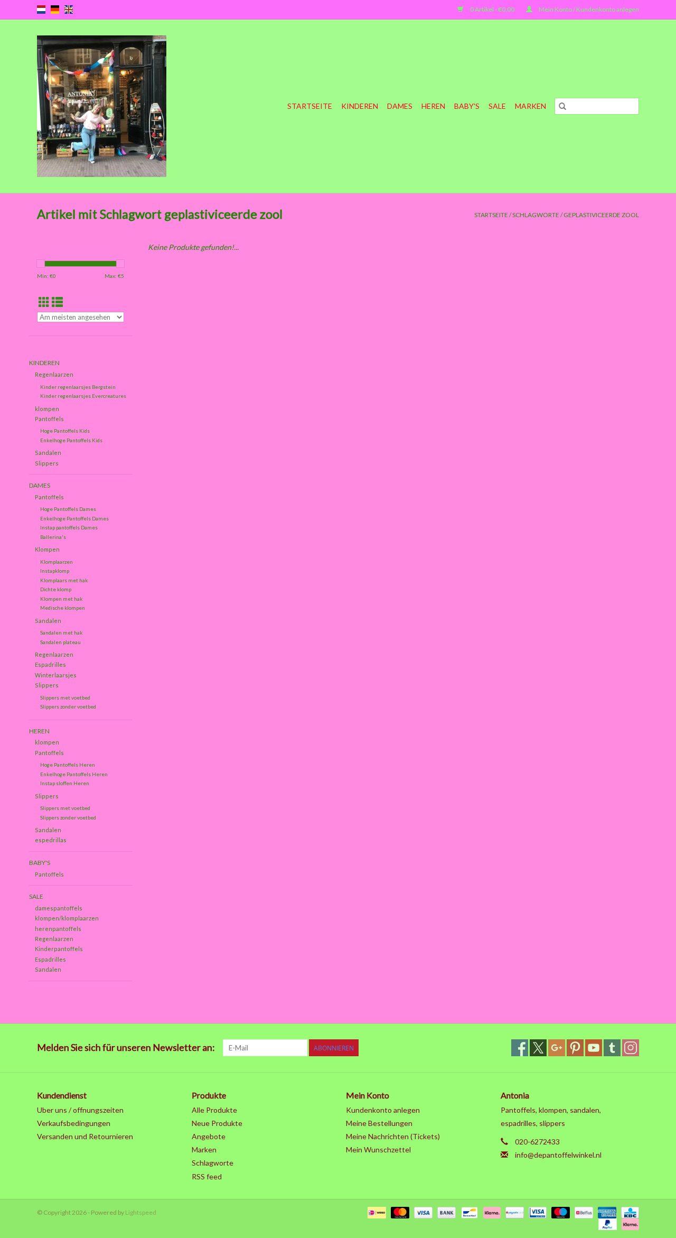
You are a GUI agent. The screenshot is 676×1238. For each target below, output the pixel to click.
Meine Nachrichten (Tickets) (393, 1136)
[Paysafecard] (513, 1212)
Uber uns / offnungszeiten (80, 1109)
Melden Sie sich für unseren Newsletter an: (126, 1047)
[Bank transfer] (445, 1212)
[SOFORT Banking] (491, 1212)
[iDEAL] (375, 1212)
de (55, 9)
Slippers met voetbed (65, 697)
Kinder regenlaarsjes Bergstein (78, 387)
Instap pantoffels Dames (69, 527)
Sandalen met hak (61, 632)
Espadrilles (50, 664)
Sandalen (48, 452)
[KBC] (628, 1212)
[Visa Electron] (536, 1212)
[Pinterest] (575, 1047)
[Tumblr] (612, 1047)
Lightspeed (140, 1212)
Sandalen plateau (60, 642)
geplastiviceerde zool (601, 215)
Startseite (309, 105)
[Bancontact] (468, 1212)
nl (41, 9)
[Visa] (422, 1212)
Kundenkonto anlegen (383, 1109)
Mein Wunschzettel (378, 1149)
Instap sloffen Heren (64, 783)
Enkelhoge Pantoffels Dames (74, 518)
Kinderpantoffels (59, 948)
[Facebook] (519, 1047)
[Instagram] (630, 1047)
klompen (47, 408)
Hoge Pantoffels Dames (68, 509)
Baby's (467, 105)
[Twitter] (538, 1047)
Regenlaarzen (54, 374)
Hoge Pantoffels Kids (65, 430)
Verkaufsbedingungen (73, 1123)
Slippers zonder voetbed (68, 706)
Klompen (47, 549)
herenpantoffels (58, 928)
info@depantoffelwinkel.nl (558, 1154)
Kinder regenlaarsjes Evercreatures (83, 396)
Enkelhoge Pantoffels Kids (71, 440)
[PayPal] (606, 1223)
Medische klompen (62, 607)
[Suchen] (562, 106)
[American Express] (605, 1212)
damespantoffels (58, 908)
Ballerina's (53, 537)
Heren (433, 105)
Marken (530, 105)
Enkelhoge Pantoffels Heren (74, 774)
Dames (399, 105)
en (68, 9)
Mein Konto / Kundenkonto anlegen (588, 9)
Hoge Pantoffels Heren (67, 764)
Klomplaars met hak (64, 580)
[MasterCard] (398, 1212)
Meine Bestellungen (379, 1123)
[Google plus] (556, 1047)
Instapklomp (54, 570)
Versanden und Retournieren (85, 1136)
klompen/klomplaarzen (67, 918)
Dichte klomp (55, 589)
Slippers (47, 463)
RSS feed (207, 1176)
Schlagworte (535, 215)
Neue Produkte (217, 1123)
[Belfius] (582, 1212)
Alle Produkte (214, 1109)
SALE (497, 105)
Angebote (209, 1136)
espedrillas (51, 839)
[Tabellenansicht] (44, 302)
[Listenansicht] (57, 302)
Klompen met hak (61, 598)
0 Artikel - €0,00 (492, 9)
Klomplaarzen (56, 562)
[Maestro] (559, 1212)
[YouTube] (593, 1047)
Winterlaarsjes (56, 675)
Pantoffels (49, 418)
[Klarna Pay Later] (628, 1223)
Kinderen (359, 105)
